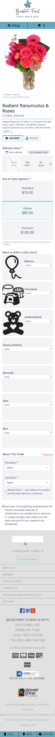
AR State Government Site (40, 715)
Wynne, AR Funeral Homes (20, 704)
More (7, 131)
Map (28, 734)
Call (10, 734)
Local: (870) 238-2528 (27, 635)
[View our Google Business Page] (27, 612)
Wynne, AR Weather (11, 715)
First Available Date (38, 152)
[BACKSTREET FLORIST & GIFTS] (27, 17)
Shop (16, 25)
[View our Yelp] (33, 612)
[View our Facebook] (22, 612)
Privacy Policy (14, 720)
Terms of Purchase (36, 720)
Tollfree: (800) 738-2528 (27, 640)
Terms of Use (27, 725)
